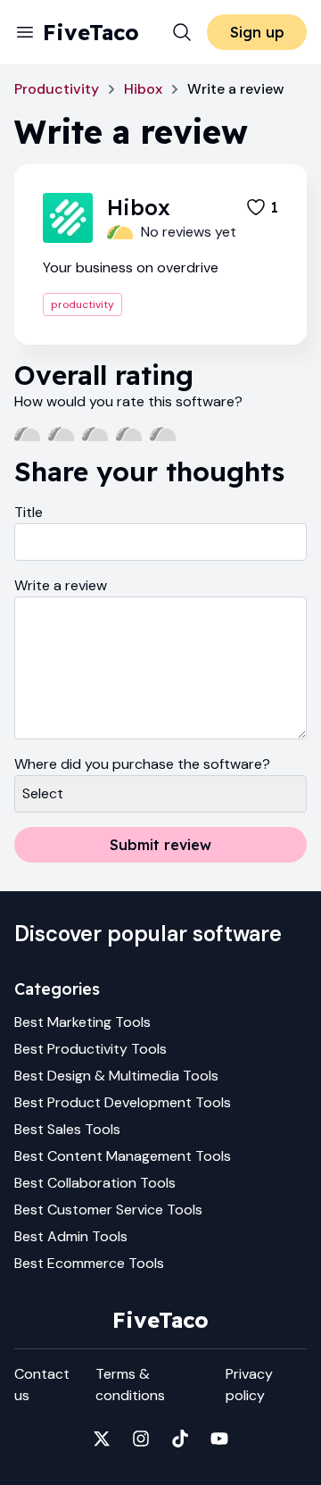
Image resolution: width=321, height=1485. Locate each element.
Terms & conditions (130, 1384)
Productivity (56, 88)
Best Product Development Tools (122, 1102)
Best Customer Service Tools (108, 1209)
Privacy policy (249, 1384)
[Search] (182, 32)
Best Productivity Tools (90, 1048)
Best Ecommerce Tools (89, 1263)
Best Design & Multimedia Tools (116, 1075)
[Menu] (25, 32)
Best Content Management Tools (122, 1156)
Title (28, 512)
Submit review (160, 845)
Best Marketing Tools (82, 1022)
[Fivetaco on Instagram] (141, 1438)
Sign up (257, 32)
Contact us (42, 1384)
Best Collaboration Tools (95, 1182)
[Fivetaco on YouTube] (219, 1438)
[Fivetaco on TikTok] (180, 1438)
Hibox (143, 88)
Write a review (60, 585)
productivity (82, 304)
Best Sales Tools (67, 1129)
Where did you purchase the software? (142, 764)
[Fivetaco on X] (101, 1438)
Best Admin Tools (71, 1236)
